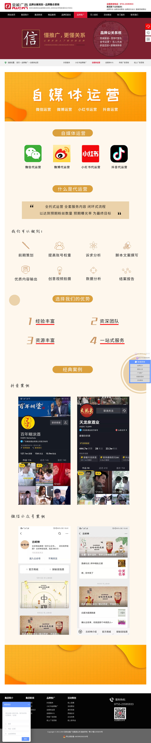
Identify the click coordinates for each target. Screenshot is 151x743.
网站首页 (11, 15)
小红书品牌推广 (81, 62)
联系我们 (134, 15)
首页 (18, 62)
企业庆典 (71, 717)
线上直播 (71, 703)
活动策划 (107, 15)
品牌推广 (80, 15)
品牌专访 (110, 9)
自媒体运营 (34, 62)
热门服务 (121, 15)
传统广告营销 (124, 62)
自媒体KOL (109, 62)
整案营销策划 (141, 9)
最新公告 (29, 713)
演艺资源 (71, 710)
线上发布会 (72, 720)
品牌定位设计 (130, 9)
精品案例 (52, 15)
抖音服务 (66, 62)
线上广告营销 (139, 62)
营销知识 (29, 706)
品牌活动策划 (119, 9)
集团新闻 (38, 15)
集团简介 (25, 15)
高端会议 (71, 713)
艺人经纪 (94, 15)
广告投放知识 (31, 710)
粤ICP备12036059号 (96, 732)
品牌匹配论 (66, 15)
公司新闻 (29, 703)
